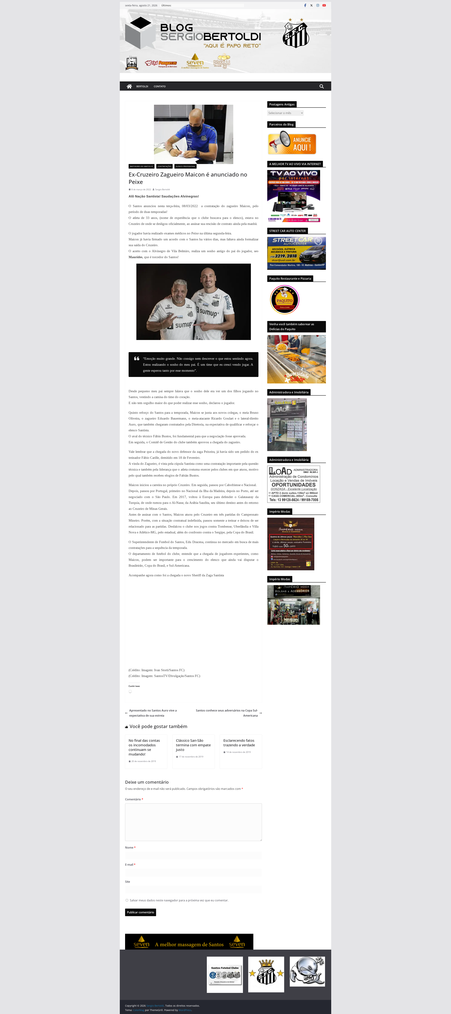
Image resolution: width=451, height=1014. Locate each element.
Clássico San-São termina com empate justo (193, 745)
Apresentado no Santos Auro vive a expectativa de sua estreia (153, 712)
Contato (160, 86)
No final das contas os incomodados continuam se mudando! (144, 747)
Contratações (164, 166)
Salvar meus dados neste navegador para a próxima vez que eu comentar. (179, 900)
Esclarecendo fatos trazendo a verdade (239, 742)
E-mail (130, 865)
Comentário (134, 799)
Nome (130, 847)
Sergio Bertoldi (162, 189)
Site (127, 882)
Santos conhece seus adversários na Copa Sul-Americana (227, 712)
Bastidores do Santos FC (141, 166)
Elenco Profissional (185, 166)
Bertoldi (142, 86)
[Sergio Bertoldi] (129, 86)
